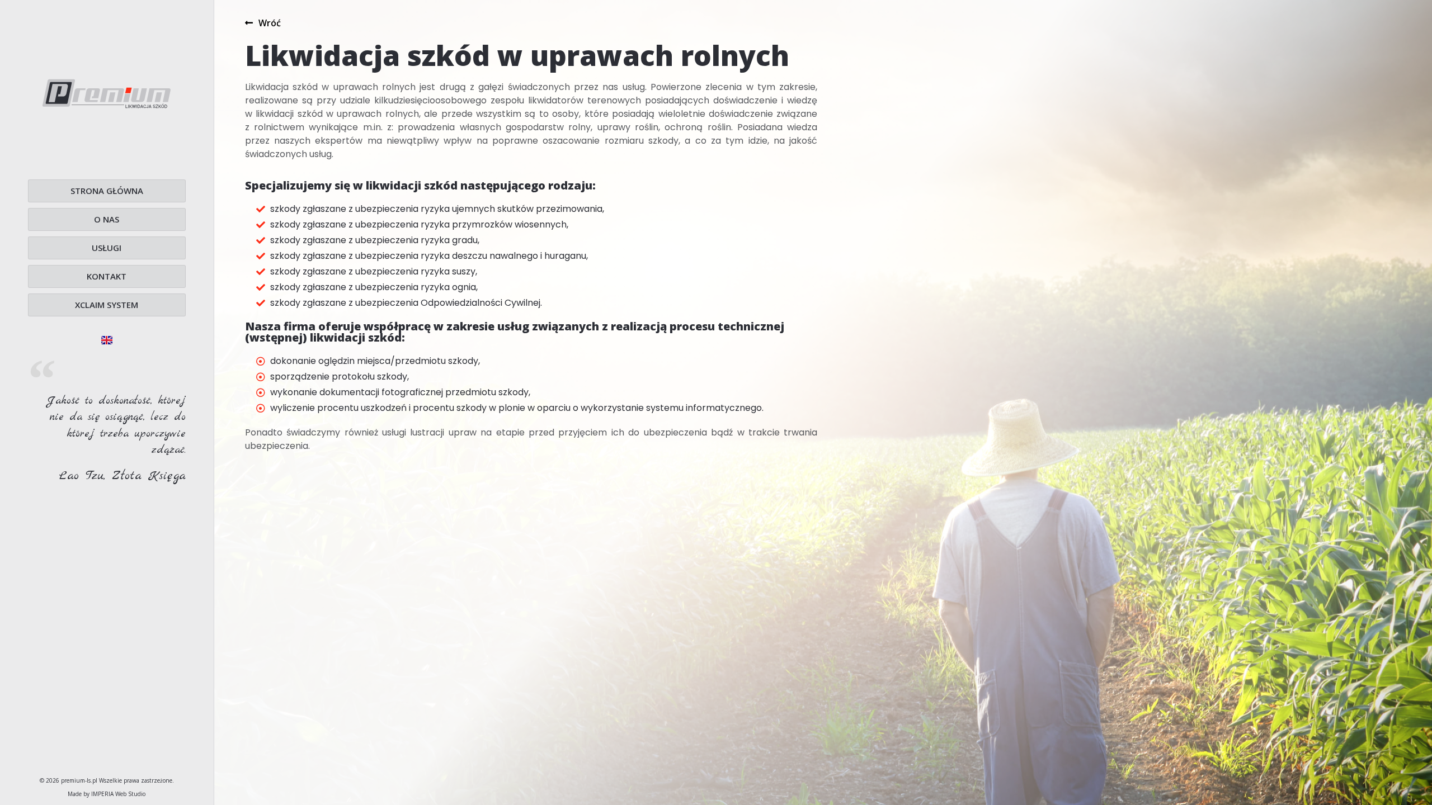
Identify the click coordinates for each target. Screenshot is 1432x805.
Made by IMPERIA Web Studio (106, 794)
